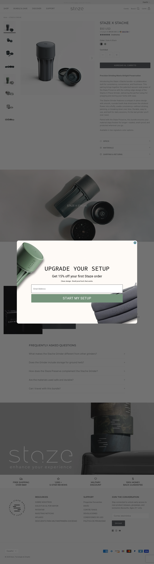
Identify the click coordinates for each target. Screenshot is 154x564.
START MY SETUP (77, 298)
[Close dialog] (135, 243)
